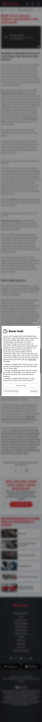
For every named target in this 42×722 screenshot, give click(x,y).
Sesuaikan (34, 391)
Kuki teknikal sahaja (11, 391)
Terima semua (21, 385)
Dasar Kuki (32, 359)
